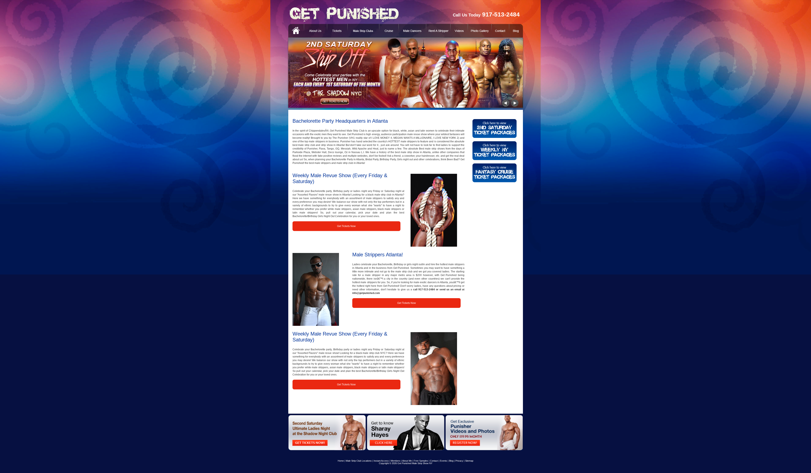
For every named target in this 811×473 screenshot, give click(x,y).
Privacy (459, 460)
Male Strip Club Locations (359, 460)
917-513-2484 (426, 289)
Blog (451, 460)
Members (395, 460)
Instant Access (381, 460)
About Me (407, 460)
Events (443, 460)
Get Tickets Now (346, 226)
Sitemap (469, 460)
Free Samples (421, 460)
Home (341, 460)
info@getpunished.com (366, 293)
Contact (434, 460)
